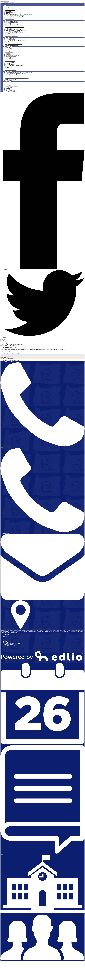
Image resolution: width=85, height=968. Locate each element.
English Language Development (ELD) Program (15, 30)
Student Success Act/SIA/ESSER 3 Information (14, 15)
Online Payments (8, 51)
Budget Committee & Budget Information (13, 44)
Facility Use (7, 66)
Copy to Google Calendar (5, 353)
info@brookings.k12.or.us (5, 629)
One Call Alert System (9, 19)
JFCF (4, 637)
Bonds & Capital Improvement (11, 45)
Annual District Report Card (11, 74)
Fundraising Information (10, 61)
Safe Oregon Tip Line (9, 62)
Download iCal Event (16, 353)
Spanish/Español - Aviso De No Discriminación (12, 643)
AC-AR (4, 635)
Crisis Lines (7, 47)
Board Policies (8, 41)
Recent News (8, 11)
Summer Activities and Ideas (11, 48)
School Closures (8, 63)
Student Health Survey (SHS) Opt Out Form (14, 65)
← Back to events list (5, 360)
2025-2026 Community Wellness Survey (13, 17)
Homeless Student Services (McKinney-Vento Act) (15, 32)
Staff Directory (8, 7)
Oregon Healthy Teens (9, 80)
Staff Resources (8, 82)
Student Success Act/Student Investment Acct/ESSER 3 (16, 73)
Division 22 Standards (9, 76)
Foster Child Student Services (11, 33)
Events (1, 354)
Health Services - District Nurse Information (14, 29)
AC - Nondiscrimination (8, 646)
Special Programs (8, 28)
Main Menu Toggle (4, 3)
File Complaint (6, 634)
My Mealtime (8, 88)
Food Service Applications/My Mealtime (13, 55)
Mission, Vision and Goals (10, 12)
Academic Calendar (9, 52)
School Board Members (10, 39)
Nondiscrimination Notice (8, 642)
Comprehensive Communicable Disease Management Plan (16, 78)
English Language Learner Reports (15, 31)
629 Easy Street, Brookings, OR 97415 (38, 629)
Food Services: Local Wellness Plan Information (14, 27)
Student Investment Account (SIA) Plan (16, 16)
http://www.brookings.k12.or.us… (7, 351)
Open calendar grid (15, 360)
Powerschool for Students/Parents (12, 57)
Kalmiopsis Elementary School (11, 24)
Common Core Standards (10, 75)
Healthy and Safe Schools (10, 79)
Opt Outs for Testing (9, 64)
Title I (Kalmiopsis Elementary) (11, 36)
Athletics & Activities (9, 58)
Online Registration (9, 49)
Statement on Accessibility (8, 644)
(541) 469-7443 (6, 447)
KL (3, 639)
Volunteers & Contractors (10, 59)
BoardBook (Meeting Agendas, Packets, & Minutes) (15, 40)
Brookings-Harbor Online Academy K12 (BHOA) (15, 25)
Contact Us (7, 6)
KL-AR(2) (5, 641)
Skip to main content (4, 1)
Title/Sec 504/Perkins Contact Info (9, 645)
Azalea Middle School (9, 23)
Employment (8, 13)
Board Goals (7, 42)
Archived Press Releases (10, 10)
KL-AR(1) (5, 640)
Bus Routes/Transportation (10, 56)
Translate (10, 341)
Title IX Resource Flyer (10, 68)
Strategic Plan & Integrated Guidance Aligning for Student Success (18, 14)
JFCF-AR (5, 636)
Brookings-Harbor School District (12, 21)
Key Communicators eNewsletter (12, 8)
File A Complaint (8, 67)
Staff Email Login (9, 89)
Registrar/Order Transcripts (10, 70)
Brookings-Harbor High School (11, 22)
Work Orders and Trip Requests (11, 91)
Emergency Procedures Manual (11, 86)
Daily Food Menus (9, 54)
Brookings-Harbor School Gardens (12, 34)
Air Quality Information (10, 85)
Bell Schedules (8, 53)
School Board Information (10, 38)
